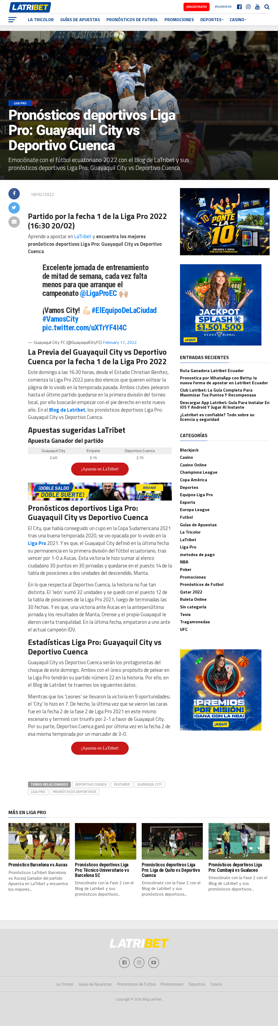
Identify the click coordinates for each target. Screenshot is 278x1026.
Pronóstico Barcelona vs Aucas (38, 864)
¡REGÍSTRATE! (196, 6)
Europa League (195, 509)
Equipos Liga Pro (196, 494)
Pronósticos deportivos (74, 791)
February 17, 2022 (120, 342)
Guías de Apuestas (80, 19)
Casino (237, 19)
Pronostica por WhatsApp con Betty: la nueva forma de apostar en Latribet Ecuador (224, 380)
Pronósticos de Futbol (132, 19)
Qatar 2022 (191, 592)
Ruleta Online (193, 599)
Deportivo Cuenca (91, 784)
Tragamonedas (195, 621)
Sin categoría (193, 607)
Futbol (186, 517)
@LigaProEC (98, 293)
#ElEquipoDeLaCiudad (124, 310)
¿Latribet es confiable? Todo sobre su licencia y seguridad (217, 417)
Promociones (179, 19)
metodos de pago (197, 554)
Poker (185, 569)
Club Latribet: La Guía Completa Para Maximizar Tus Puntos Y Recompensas (218, 392)
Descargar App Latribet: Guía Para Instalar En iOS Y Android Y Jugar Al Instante (225, 405)
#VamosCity (60, 319)
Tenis (185, 614)
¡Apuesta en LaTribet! (100, 469)
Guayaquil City (149, 784)
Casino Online (193, 465)
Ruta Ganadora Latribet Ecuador (212, 370)
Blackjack (189, 450)
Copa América (193, 479)
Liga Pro (37, 543)
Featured (122, 784)
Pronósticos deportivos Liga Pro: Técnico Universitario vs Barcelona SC (102, 870)
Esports (187, 502)
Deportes (211, 19)
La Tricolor (41, 19)
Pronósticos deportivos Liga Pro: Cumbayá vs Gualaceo (235, 867)
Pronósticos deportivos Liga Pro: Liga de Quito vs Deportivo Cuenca (171, 870)
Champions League (198, 472)
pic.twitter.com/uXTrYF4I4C (84, 327)
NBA (184, 562)
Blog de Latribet (67, 410)
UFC (184, 629)
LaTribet (83, 236)
